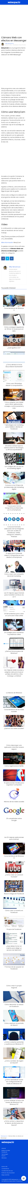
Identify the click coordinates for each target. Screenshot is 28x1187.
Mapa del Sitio (5, 1175)
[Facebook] (3, 258)
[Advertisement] (14, 20)
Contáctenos (5, 1168)
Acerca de (4, 1166)
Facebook (4, 1152)
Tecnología (5, 1154)
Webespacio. (15, 1179)
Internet (4, 1148)
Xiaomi (3, 1156)
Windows (4, 1158)
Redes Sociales (6, 1150)
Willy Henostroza (9, 43)
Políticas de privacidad (8, 1173)
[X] (7, 258)
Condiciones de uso (7, 1170)
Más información (7, 242)
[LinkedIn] (12, 258)
